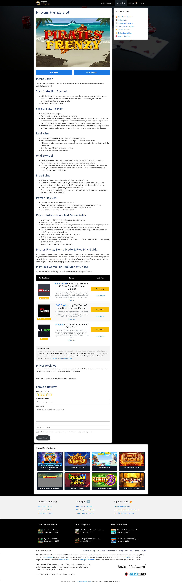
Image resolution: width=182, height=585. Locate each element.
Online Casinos (106, 3)
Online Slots (121, 3)
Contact (143, 551)
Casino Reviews (123, 30)
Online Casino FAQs (45, 513)
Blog (142, 3)
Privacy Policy (122, 551)
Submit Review (43, 438)
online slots (48, 557)
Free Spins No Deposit (125, 26)
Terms (131, 551)
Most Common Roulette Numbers (126, 510)
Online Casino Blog (125, 33)
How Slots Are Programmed (124, 513)
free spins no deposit (87, 560)
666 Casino (62, 305)
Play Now (100, 289)
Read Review (100, 295)
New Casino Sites (124, 36)
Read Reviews (91, 72)
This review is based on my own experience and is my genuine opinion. (66, 432)
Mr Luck (59, 324)
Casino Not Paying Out (122, 506)
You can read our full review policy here (61, 358)
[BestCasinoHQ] (42, 3)
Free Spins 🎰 (132, 3)
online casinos (64, 560)
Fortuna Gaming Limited (84, 581)
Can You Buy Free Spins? (85, 513)
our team (125, 557)
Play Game (54, 72)
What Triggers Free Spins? (85, 510)
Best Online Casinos (124, 17)
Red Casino (60, 283)
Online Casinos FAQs (125, 23)
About (137, 551)
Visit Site (72, 300)
